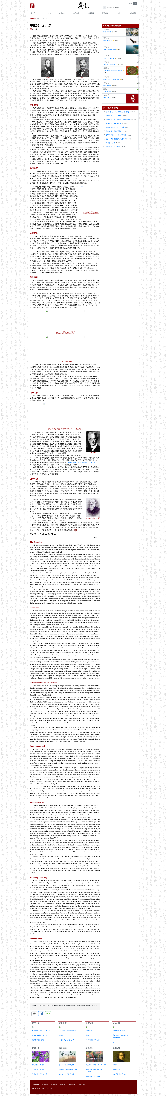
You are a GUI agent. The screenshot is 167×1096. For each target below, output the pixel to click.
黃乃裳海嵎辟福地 (109, 49)
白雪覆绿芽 (107, 32)
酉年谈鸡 (62, 1035)
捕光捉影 (119, 13)
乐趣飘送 (133, 13)
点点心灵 (76, 13)
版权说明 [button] (72, 1084)
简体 (135, 3)
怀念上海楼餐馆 (108, 58)
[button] (34, 1013)
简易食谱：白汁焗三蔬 (40, 1074)
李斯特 (115, 1065)
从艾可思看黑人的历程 (40, 1035)
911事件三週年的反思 (93, 1040)
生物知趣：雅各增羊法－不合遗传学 (118, 119)
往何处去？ (107, 85)
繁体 (130, 3)
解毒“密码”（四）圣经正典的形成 (117, 112)
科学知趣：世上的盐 (113, 147)
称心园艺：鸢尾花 (38, 1065)
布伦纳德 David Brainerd (41, 1030)
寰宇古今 (34, 13)
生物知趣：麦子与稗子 (113, 116)
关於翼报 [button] (36, 1084)
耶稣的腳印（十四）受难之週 (116, 127)
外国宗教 (106, 98)
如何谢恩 (89, 1030)
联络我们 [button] (63, 1084)
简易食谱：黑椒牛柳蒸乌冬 (112, 70)
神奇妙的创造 (110, 143)
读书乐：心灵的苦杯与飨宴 (68, 1069)
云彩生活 (91, 13)
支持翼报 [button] (45, 1084)
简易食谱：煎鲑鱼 (38, 1069)
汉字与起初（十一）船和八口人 (116, 135)
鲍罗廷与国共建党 (38, 1040)
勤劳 (87, 1035)
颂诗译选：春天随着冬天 (67, 1030)
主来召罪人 (116, 1069)
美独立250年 (107, 40)
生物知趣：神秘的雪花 (113, 131)
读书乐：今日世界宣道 (66, 1074)
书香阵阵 (105, 13)
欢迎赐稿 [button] (54, 1084)
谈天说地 (62, 13)
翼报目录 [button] (81, 1084)
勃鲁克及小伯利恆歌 (120, 1074)
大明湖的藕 (107, 91)
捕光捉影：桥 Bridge (93, 1076)
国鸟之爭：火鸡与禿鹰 (111, 79)
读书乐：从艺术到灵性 (66, 1065)
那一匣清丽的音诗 (119, 1030)
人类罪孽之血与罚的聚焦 (67, 1040)
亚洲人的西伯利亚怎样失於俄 (116, 139)
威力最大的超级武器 (110, 64)
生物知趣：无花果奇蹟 (113, 123)
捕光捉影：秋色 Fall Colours (96, 1065)
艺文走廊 (48, 13)
